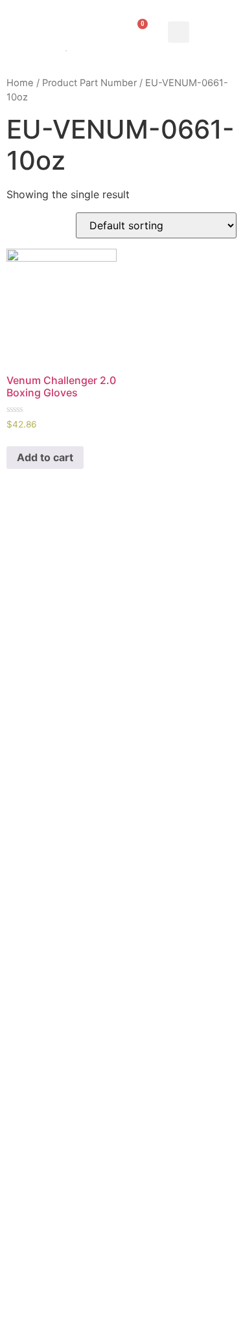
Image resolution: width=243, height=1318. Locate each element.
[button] (178, 32)
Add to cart (45, 457)
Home (20, 83)
